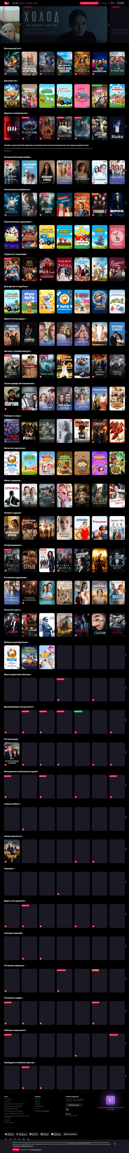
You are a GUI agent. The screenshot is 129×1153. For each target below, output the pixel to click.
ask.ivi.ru (68, 1114)
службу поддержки (35, 1149)
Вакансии (7, 1101)
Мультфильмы (39, 1106)
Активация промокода (42, 1111)
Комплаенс (7, 1120)
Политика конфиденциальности (13, 1113)
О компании (7, 1099)
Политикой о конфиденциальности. (23, 1146)
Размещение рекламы (11, 1108)
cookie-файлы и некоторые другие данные (79, 1142)
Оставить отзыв (9, 1122)
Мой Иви (37, 1099)
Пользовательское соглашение (13, 1111)
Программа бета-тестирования (13, 1104)
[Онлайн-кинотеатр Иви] (7, 3)
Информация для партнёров (12, 1106)
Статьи (37, 1108)
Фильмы (37, 1101)
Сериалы (37, 1104)
